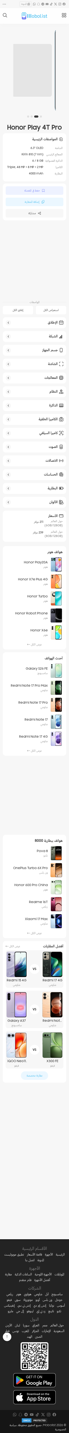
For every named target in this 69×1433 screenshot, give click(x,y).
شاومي (38, 1294)
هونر (18, 1294)
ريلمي (9, 1294)
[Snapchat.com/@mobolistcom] (38, 4)
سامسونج (57, 1294)
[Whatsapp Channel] (34, 4)
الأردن (8, 1325)
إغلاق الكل (18, 310)
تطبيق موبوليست (14, 1254)
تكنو (59, 1311)
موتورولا (28, 1300)
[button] (41, 116)
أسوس (61, 1305)
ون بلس (47, 1300)
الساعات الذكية (23, 1274)
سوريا (26, 1325)
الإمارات (46, 1331)
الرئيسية (60, 1254)
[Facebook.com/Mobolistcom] (64, 4)
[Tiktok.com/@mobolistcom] (51, 4)
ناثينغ (51, 1311)
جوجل (58, 1300)
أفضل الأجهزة (42, 1280)
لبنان (17, 1325)
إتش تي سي (24, 1305)
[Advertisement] (34, 259)
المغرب (25, 1331)
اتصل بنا (29, 1260)
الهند (29, 1337)
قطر (7, 1331)
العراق (35, 1325)
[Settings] (4, 4)
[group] (34, 70)
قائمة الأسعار (34, 1254)
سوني (18, 1300)
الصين (38, 1337)
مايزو (10, 1311)
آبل (47, 1294)
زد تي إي (40, 1311)
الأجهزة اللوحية (43, 1274)
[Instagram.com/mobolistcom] (60, 4)
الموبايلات (59, 1274)
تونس (15, 1331)
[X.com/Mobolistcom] (55, 4)
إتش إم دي (39, 1305)
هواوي (27, 1294)
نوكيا (51, 1305)
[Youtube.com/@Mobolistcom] (47, 4)
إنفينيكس (9, 1305)
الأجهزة (49, 1254)
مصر (44, 1325)
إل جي (20, 1311)
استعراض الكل (51, 310)
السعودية (59, 1331)
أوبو (38, 1300)
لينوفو (30, 1311)
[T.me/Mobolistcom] (43, 4)
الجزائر (35, 1331)
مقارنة (8, 1274)
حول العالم (57, 1325)
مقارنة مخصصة (34, 1075)
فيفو (9, 1300)
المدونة (24, 3)
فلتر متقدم (25, 1280)
